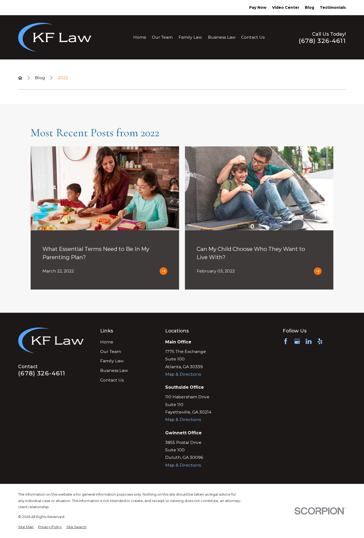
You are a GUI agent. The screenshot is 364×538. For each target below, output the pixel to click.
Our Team (110, 351)
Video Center (285, 7)
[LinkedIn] (309, 341)
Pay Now (257, 7)
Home (106, 341)
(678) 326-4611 (322, 41)
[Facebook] (286, 341)
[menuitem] (26, 527)
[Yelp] (320, 341)
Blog (309, 7)
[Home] (55, 37)
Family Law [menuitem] (190, 37)
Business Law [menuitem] (222, 37)
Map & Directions (183, 374)
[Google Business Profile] (297, 341)
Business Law (114, 370)
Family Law (112, 360)
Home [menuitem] (139, 37)
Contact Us (112, 380)
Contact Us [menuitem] (253, 37)
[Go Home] (20, 78)
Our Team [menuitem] (162, 37)
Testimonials (333, 7)
